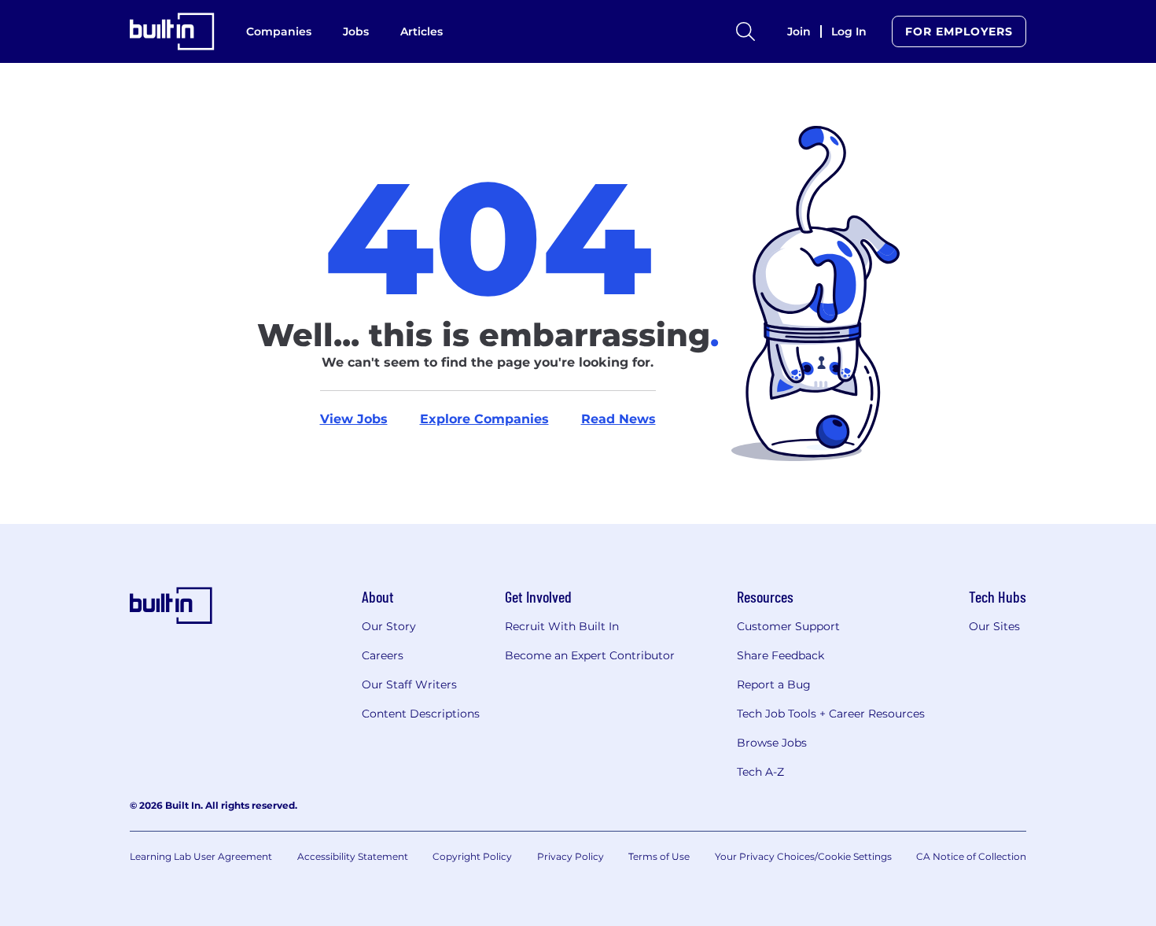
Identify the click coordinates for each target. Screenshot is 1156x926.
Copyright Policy (472, 856)
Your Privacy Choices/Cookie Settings (803, 856)
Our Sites (994, 626)
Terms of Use (659, 856)
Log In (849, 31)
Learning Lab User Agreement (201, 856)
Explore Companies (484, 418)
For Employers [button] (959, 31)
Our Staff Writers (409, 684)
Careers (382, 655)
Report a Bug (774, 684)
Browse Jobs (772, 743)
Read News (618, 418)
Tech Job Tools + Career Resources (831, 713)
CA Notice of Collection (971, 856)
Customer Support (788, 626)
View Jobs (354, 418)
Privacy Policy (570, 856)
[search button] (745, 31)
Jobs (356, 31)
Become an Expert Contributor (590, 655)
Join (799, 31)
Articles (421, 31)
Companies (278, 31)
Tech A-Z (760, 772)
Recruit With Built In (562, 626)
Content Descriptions (421, 713)
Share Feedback (780, 655)
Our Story (389, 626)
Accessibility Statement (352, 856)
